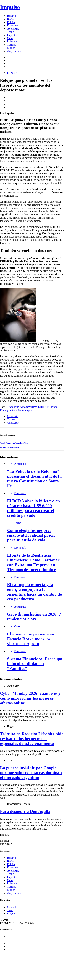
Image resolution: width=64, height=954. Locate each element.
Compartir (12, 416)
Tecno (10, 31)
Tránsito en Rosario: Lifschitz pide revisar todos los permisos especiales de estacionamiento (31, 738)
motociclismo (16, 410)
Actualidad (13, 28)
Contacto (12, 907)
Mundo (11, 47)
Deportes (12, 35)
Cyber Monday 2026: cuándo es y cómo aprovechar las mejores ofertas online (30, 698)
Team (10, 910)
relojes (28, 410)
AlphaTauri (13, 406)
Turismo (11, 44)
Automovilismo (28, 406)
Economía (12, 25)
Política (11, 22)
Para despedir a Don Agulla (25, 811)
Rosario (11, 15)
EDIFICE (43, 406)
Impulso (10, 7)
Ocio (10, 38)
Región (11, 18)
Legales (11, 913)
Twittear (11, 419)
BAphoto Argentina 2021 (11, 447)
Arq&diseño (14, 51)
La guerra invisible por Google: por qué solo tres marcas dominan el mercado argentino (31, 772)
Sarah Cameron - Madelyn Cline (14, 443)
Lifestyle (12, 41)
